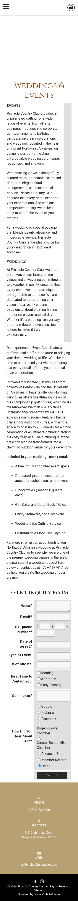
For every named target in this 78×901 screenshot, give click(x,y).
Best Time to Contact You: (21, 678)
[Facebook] (35, 881)
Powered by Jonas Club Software (39, 894)
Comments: (22, 696)
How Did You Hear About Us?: (22, 736)
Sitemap (39, 890)
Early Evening (51, 685)
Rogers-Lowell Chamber (48, 730)
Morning (47, 673)
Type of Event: (20, 655)
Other (45, 766)
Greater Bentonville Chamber (51, 745)
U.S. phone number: (23, 629)
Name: (26, 606)
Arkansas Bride (52, 754)
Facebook (48, 719)
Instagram (49, 712)
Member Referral (54, 760)
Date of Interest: (24, 643)
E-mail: (26, 617)
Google (46, 706)
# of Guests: (22, 664)
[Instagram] (42, 881)
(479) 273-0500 (39, 810)
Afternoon (48, 679)
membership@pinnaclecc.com (39, 865)
